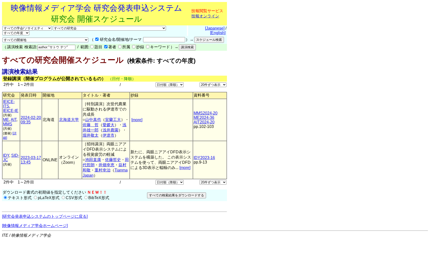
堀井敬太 (91, 135)
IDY (6, 155)
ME (6, 119)
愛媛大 (108, 125)
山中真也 (93, 119)
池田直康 (93, 160)
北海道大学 (69, 119)
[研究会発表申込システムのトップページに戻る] (45, 216)
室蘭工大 (113, 119)
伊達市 (108, 135)
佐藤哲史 (113, 160)
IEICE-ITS (9, 104)
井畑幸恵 (106, 165)
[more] (136, 120)
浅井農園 (110, 130)
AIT (13, 119)
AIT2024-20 (204, 122)
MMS (7, 124)
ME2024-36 (204, 117)
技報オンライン (205, 16)
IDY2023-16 (204, 158)
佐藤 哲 (91, 125)
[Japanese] (214, 28)
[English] (217, 33)
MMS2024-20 (205, 113)
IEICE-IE (10, 111)
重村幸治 (102, 170)
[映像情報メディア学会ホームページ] (35, 225)
